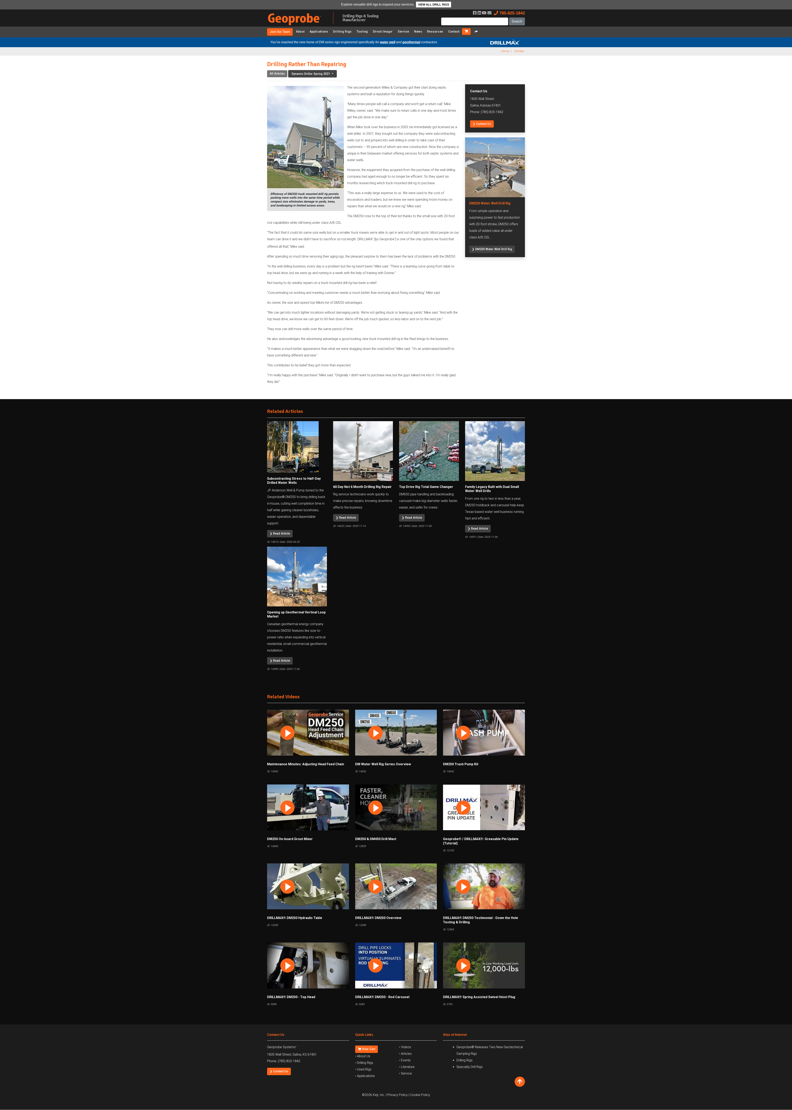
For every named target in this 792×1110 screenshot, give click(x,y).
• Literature (407, 1067)
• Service (405, 1073)
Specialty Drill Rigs (469, 1067)
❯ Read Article (280, 533)
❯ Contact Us (482, 124)
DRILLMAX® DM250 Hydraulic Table (294, 918)
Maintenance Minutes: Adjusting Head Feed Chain (305, 764)
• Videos (405, 1047)
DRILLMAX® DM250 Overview (378, 918)
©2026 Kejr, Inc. (373, 1095)
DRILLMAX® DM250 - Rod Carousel (382, 997)
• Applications (365, 1076)
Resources (435, 31)
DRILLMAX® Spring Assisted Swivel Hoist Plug (479, 997)
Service (403, 31)
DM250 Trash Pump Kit (460, 764)
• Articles (405, 1054)
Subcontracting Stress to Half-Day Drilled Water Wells (294, 481)
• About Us (362, 1056)
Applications (319, 31)
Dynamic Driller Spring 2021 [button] (311, 74)
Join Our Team (280, 32)
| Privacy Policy (397, 1095)
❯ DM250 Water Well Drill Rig (492, 249)
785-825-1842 (511, 13)
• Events (405, 1060)
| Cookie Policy (419, 1095)
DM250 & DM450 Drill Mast (375, 839)
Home (505, 51)
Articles (519, 51)
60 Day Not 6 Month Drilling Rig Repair (362, 487)
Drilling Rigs (342, 31)
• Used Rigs (363, 1069)
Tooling (362, 31)
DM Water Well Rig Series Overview (383, 764)
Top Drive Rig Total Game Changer (426, 487)
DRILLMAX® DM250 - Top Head (291, 997)
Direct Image (383, 31)
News (418, 31)
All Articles (277, 73)
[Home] (297, 26)
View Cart (368, 1049)
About (300, 31)
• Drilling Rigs (364, 1063)
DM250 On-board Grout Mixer (290, 839)
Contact (454, 31)
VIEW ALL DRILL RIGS (433, 4)
